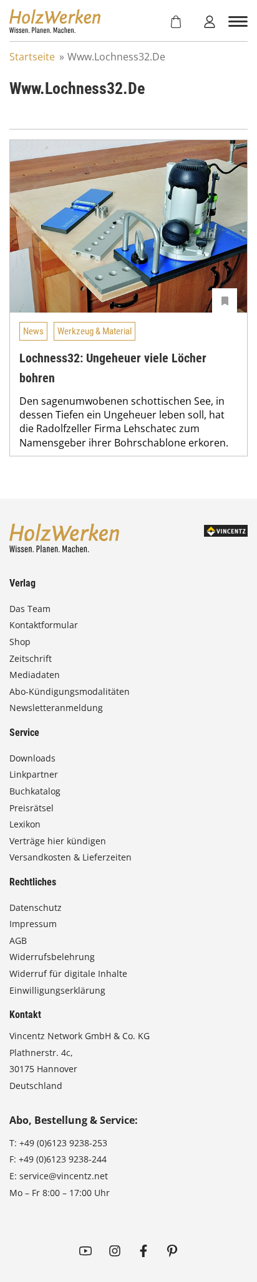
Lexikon (25, 824)
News (33, 331)
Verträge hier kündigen (57, 841)
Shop (20, 642)
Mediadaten (34, 675)
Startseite (32, 57)
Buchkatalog (35, 791)
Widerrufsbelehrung (52, 957)
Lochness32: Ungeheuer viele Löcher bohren (112, 368)
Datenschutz (35, 907)
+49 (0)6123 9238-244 (63, 1159)
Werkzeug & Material (94, 331)
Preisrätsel (31, 808)
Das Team (30, 609)
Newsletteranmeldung (56, 708)
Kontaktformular (43, 625)
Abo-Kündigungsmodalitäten (69, 691)
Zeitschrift (30, 658)
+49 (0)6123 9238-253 (63, 1143)
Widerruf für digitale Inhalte (68, 973)
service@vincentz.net (63, 1176)
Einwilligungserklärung (57, 990)
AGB (18, 940)
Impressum (33, 924)
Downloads (32, 758)
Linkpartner (33, 774)
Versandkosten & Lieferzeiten (70, 857)
